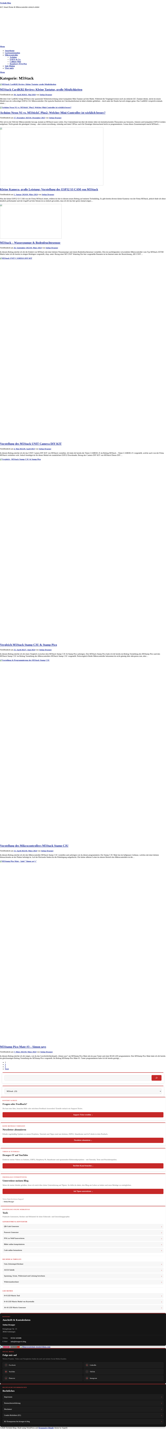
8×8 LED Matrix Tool (12, 1296)
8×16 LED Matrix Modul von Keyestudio (19, 1302)
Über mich (9, 68)
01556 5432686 (16, 1338)
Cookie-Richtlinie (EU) (12, 1415)
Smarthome (9, 51)
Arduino (13, 57)
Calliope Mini (15, 62)
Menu (2, 46)
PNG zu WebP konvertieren (14, 1238)
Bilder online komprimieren (14, 1244)
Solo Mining (10, 66)
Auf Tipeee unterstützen (82, 1191)
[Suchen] (157, 1078)
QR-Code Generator (11, 1226)
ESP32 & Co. (15, 59)
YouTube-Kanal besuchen (82, 1166)
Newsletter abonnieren (82, 1140)
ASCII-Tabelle (9, 1270)
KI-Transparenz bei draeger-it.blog (17, 1421)
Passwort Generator (11, 1232)
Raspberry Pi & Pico (18, 64)
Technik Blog (5, 3)
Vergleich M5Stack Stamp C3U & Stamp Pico (28, 644)
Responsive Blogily (46, 1428)
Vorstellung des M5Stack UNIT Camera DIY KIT (31, 443)
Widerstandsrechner (11, 1282)
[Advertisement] (83, 27)
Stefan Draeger (46, 95)
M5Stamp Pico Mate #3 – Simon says (23, 1046)
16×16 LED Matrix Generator (15, 1307)
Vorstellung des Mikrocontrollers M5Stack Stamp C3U (34, 845)
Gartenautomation (12, 53)
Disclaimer (8, 1409)
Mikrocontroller (11, 55)
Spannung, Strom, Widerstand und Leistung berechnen (24, 1276)
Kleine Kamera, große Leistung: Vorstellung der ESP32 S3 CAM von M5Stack (49, 189)
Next (7, 1069)
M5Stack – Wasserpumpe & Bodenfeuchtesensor (30, 242)
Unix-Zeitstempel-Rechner (13, 1264)
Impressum (8, 1397)
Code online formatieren (13, 1250)
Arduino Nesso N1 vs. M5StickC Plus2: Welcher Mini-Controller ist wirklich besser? (52, 112)
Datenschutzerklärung (12, 1403)
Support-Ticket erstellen (82, 1115)
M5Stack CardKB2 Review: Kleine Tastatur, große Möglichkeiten (41, 89)
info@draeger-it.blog (18, 1342)
